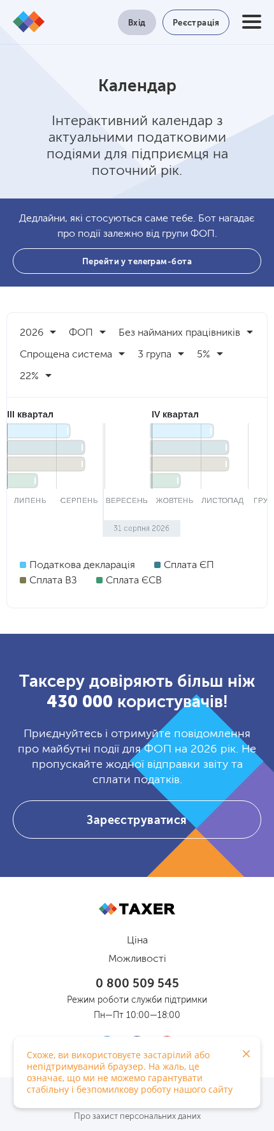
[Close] (246, 1053)
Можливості (137, 959)
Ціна (137, 941)
